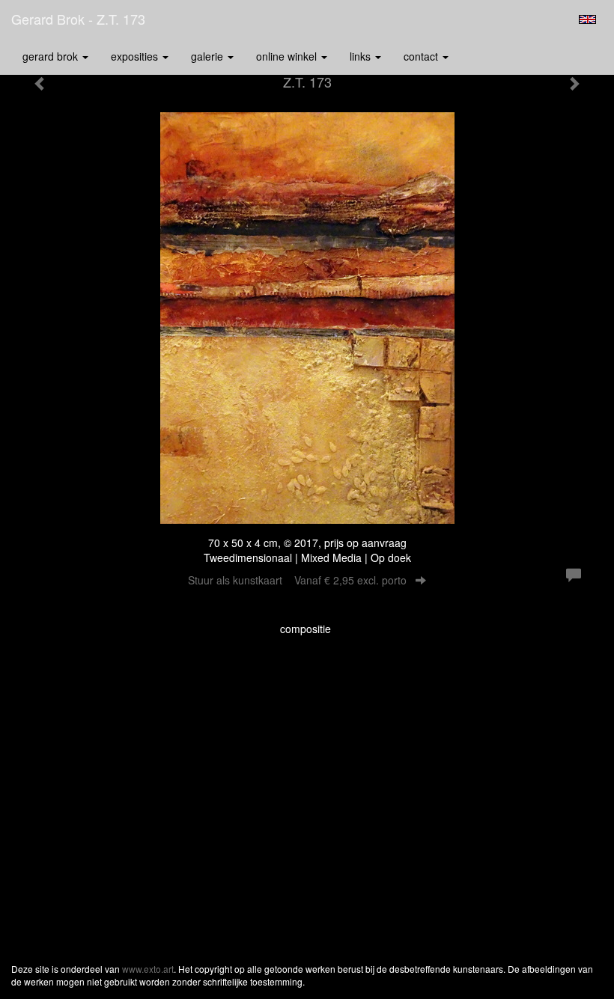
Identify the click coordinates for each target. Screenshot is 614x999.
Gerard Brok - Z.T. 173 (78, 18)
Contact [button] (422, 56)
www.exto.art (148, 968)
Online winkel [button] (288, 56)
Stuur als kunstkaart (297, 579)
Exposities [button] (136, 56)
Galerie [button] (208, 56)
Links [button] (362, 56)
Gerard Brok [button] (51, 56)
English (587, 19)
